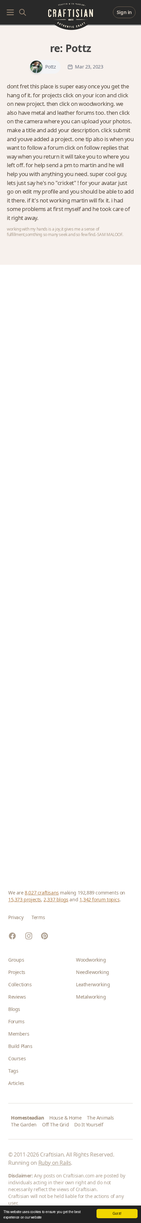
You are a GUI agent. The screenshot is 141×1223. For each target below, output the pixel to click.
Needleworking (92, 972)
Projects (16, 972)
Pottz (78, 48)
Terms (38, 917)
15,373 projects (24, 899)
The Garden (24, 1124)
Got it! (117, 1213)
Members (18, 1033)
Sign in (124, 12)
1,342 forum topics (99, 899)
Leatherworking (93, 984)
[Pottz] (36, 67)
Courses (17, 1058)
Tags (13, 1070)
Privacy (15, 917)
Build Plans (20, 1046)
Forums (16, 1021)
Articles (16, 1083)
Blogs (14, 1009)
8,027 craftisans (42, 892)
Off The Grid (55, 1124)
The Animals (100, 1117)
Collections (20, 984)
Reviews (17, 996)
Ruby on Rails (54, 1162)
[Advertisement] (70, 568)
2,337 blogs (55, 899)
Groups (16, 959)
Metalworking (91, 996)
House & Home (65, 1117)
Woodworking (91, 959)
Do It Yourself (88, 1124)
